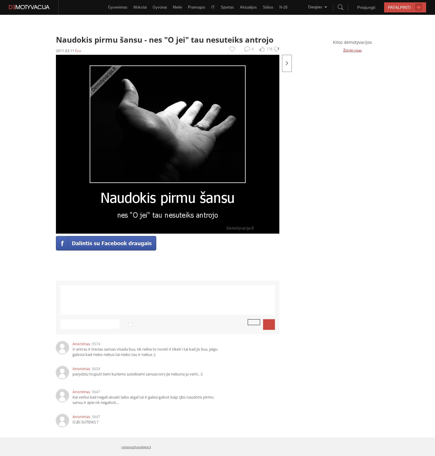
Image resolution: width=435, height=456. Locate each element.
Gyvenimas (118, 7)
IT (213, 7)
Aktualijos (248, 7)
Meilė (177, 7)
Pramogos (196, 7)
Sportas (227, 7)
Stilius (268, 7)
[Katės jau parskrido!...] (287, 63)
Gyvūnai (160, 7)
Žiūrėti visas (352, 50)
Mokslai (140, 7)
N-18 (283, 7)
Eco (78, 50)
